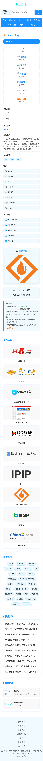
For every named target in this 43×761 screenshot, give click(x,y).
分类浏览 (28, 20)
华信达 (18, 568)
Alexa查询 (9, 236)
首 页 (4, 20)
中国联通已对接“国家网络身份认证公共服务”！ (22, 635)
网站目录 (12, 20)
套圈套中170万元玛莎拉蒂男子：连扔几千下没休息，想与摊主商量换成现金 (22, 651)
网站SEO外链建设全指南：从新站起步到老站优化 (22, 624)
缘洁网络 (35, 589)
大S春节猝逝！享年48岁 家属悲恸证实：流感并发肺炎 (22, 661)
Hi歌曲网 (32, 563)
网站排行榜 (12, 25)
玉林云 (12, 574)
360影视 (20, 599)
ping (12, 159)
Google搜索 (10, 203)
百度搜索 (9, 171)
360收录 (9, 187)
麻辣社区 (10, 599)
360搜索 (9, 181)
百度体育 (35, 594)
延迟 (19, 159)
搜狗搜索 (9, 192)
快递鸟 (10, 584)
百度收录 (9, 176)
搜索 (38, 12)
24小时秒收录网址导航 (27, 579)
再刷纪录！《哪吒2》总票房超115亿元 (21, 656)
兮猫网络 (32, 584)
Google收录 (10, 208)
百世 (26, 594)
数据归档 (21, 730)
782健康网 (8, 594)
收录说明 (21, 722)
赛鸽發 (8, 589)
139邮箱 (15, 604)
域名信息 (9, 241)
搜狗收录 (9, 197)
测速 (6, 159)
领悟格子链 (12, 579)
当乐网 (18, 594)
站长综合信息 (10, 225)
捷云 (35, 568)
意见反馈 (21, 742)
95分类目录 (26, 604)
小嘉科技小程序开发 (21, 589)
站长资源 (6, 129)
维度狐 (21, 25)
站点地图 (21, 746)
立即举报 (10, 328)
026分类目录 (30, 25)
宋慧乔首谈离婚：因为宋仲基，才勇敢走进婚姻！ (22, 666)
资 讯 (20, 20)
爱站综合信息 (10, 230)
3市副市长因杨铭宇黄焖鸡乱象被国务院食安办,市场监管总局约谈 (22, 629)
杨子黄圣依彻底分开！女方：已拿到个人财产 (22, 672)
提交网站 (21, 738)
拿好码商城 (21, 563)
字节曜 (10, 563)
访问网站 (8, 41)
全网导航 (9, 568)
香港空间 (22, 574)
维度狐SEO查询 (11, 220)
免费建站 (27, 568)
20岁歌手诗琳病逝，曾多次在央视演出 (21, 645)
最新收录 (37, 20)
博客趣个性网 (31, 599)
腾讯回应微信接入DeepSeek (17, 640)
